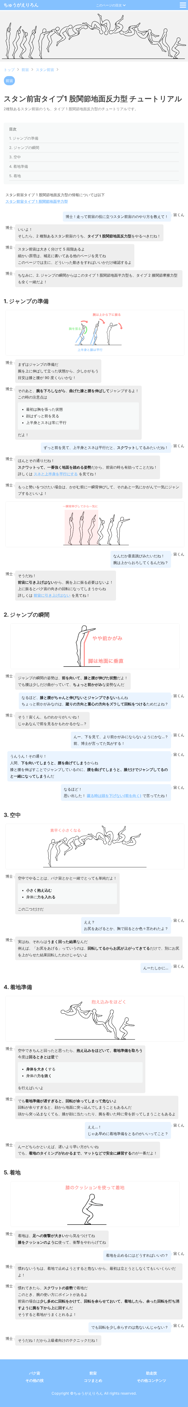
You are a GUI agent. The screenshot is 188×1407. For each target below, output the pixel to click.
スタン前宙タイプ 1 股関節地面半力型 (37, 201)
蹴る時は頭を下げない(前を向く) (114, 795)
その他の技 (34, 1380)
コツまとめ (93, 1380)
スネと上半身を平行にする (56, 474)
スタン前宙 (45, 69)
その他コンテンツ (151, 1380)
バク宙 (34, 1373)
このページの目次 (109, 5)
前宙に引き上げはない (52, 595)
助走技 (151, 1373)
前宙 (25, 69)
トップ (9, 69)
